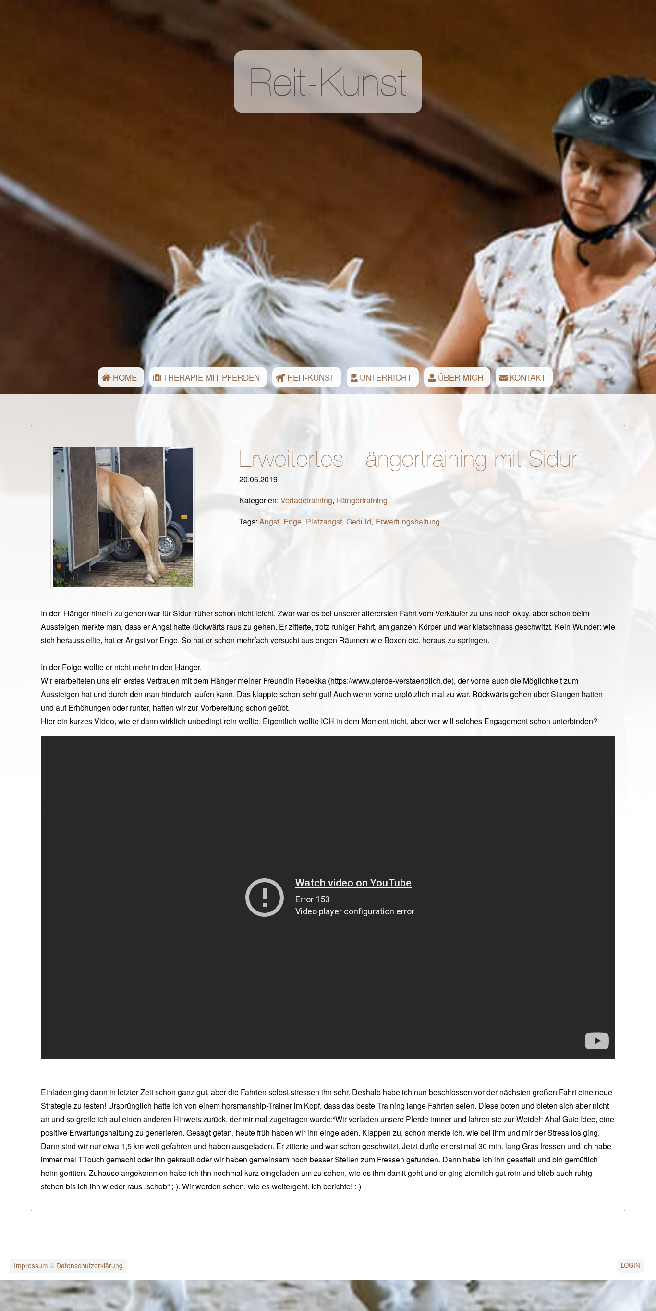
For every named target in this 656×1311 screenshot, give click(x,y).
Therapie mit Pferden (211, 377)
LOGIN (630, 1265)
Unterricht (386, 377)
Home (125, 377)
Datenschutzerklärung (89, 1265)
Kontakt (528, 377)
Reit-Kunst (310, 377)
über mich (460, 377)
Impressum (31, 1265)
